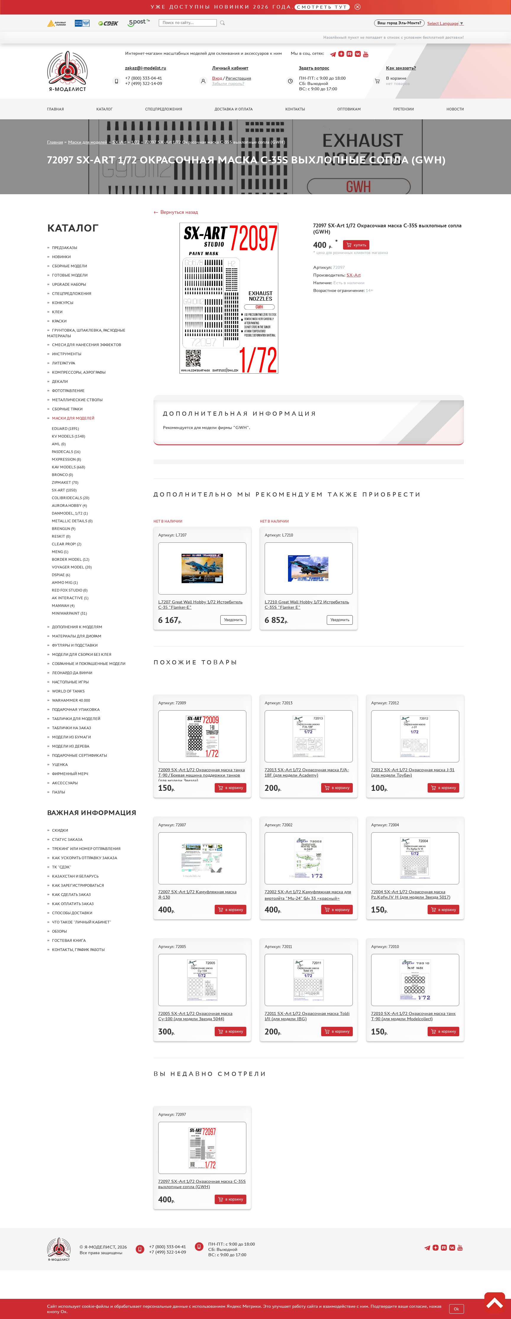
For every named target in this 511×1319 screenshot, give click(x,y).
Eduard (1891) (65, 428)
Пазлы (58, 792)
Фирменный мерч (70, 774)
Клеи (57, 312)
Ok (456, 1309)
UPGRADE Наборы (69, 284)
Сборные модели (69, 266)
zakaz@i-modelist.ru (145, 67)
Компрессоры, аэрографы (79, 372)
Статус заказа (67, 839)
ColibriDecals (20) (70, 498)
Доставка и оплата (234, 109)
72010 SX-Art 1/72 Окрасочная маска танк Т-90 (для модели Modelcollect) (413, 1016)
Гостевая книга (69, 940)
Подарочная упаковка (76, 709)
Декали (60, 381)
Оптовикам (349, 109)
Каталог (104, 109)
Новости (455, 109)
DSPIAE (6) (61, 575)
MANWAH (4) (63, 605)
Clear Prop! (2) (66, 544)
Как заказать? (401, 67)
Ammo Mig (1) (65, 582)
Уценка (60, 764)
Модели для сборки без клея (81, 654)
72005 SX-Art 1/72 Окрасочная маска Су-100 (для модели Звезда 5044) (195, 1016)
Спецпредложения (163, 109)
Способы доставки (72, 913)
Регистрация (238, 78)
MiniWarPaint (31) (69, 613)
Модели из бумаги (71, 737)
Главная (55, 109)
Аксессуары (65, 783)
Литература (63, 363)
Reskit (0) (61, 536)
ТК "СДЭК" (61, 867)
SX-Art (119, 141)
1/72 (135, 141)
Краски (59, 321)
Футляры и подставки (75, 645)
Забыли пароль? (228, 83)
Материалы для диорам (76, 636)
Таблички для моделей (76, 718)
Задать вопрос (314, 67)
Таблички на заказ (71, 728)
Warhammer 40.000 (71, 700)
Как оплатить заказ (73, 904)
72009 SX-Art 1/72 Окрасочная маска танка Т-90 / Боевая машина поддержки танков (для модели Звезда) (201, 775)
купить (360, 245)
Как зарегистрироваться (78, 885)
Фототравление (68, 390)
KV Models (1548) (68, 436)
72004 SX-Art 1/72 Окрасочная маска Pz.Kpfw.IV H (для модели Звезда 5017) (410, 894)
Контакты (295, 109)
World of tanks (68, 691)
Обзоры (59, 931)
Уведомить (233, 620)
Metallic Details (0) (72, 521)
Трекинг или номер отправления (86, 848)
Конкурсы (62, 303)
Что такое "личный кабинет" (81, 922)
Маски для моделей (87, 141)
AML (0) (59, 444)
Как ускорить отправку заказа (84, 858)
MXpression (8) (66, 459)
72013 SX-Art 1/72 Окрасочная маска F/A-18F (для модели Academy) (307, 772)
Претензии (403, 109)
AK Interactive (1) (70, 598)
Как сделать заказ (71, 894)
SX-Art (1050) (64, 490)
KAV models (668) (68, 467)
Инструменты (66, 354)
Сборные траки (67, 409)
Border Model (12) (70, 559)
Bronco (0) (62, 475)
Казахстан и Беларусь (75, 876)
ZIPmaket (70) (65, 482)
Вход (217, 78)
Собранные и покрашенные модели (88, 663)
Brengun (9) (63, 528)
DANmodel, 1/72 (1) (70, 513)
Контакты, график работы (78, 949)
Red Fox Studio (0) (70, 590)
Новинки (61, 257)
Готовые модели (70, 275)
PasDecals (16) (66, 451)
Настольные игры (70, 682)
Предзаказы (64, 247)
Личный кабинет (230, 67)
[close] (355, 7)
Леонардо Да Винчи (72, 673)
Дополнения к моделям (77, 627)
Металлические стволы (77, 400)
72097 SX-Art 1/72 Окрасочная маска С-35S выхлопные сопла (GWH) (202, 1184)
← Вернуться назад (175, 212)
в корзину (234, 787)
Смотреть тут (322, 6)
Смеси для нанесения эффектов (86, 345)
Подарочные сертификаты (79, 755)
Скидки (60, 830)
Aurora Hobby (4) (69, 505)
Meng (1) (60, 552)
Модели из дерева (70, 746)
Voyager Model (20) (72, 567)
